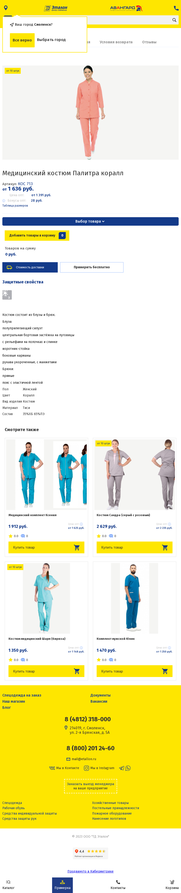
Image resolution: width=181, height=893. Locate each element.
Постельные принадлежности (115, 808)
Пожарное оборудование (112, 813)
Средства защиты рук (19, 819)
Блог (6, 707)
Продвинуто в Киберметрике (90, 871)
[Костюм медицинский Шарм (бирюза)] (46, 598)
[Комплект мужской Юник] (134, 598)
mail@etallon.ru (84, 759)
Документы (100, 695)
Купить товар (24, 547)
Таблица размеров (15, 205)
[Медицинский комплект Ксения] (46, 474)
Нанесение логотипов (109, 819)
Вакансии (98, 701)
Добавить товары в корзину (36, 235)
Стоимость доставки (30, 267)
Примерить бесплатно (92, 267)
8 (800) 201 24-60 (90, 748)
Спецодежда (12, 803)
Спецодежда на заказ (21, 695)
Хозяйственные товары (110, 803)
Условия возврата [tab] (116, 42)
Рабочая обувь (13, 808)
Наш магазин (13, 701)
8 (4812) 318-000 (88, 719)
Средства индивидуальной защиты (29, 813)
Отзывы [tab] (149, 42)
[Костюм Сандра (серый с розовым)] (134, 474)
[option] (90, 112)
